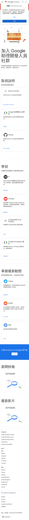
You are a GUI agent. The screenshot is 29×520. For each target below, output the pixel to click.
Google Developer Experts (7, 439)
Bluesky (3, 453)
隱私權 (6, 512)
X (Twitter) (3, 460)
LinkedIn (3, 458)
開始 (14, 21)
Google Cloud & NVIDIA (6, 444)
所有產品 (3, 506)
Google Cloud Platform (6, 504)
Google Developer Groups (7, 437)
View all (3, 487)
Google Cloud (4, 482)
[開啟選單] (2, 2)
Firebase (3, 474)
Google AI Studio (5, 477)
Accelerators (4, 442)
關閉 (14, 17)
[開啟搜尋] (23, 2)
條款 (2, 512)
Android (3, 470)
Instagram (3, 456)
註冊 (14, 354)
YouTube (3, 463)
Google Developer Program (7, 434)
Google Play (4, 484)
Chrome (3, 472)
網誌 (2, 451)
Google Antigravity (5, 479)
